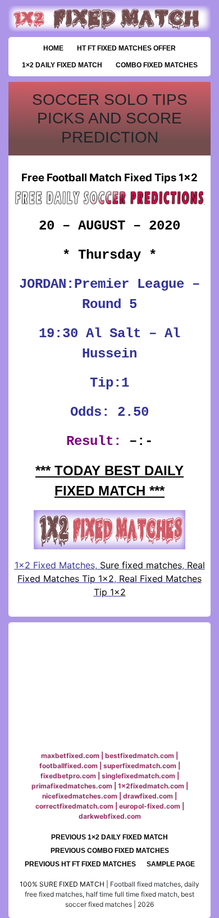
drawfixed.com (148, 796)
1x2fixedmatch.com (151, 786)
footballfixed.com (68, 765)
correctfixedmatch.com (74, 806)
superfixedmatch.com (139, 765)
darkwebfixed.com (110, 816)
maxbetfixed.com (70, 755)
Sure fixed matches (139, 565)
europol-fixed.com (149, 806)
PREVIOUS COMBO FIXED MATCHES (110, 851)
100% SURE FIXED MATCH (62, 884)
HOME (53, 48)
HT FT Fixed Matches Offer (126, 48)
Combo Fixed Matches (157, 65)
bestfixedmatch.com (139, 755)
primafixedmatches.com (71, 786)
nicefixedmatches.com (79, 796)
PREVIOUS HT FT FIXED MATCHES (80, 864)
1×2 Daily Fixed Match (62, 65)
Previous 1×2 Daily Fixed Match (109, 837)
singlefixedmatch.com (138, 776)
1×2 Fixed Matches (55, 565)
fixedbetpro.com (68, 776)
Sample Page (171, 864)
